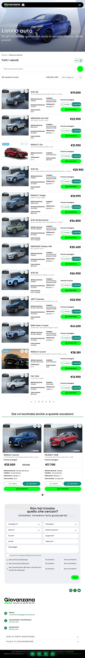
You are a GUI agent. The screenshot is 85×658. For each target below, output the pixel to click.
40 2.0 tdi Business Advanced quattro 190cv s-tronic (51, 171)
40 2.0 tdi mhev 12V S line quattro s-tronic (47, 222)
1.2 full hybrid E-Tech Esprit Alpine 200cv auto (21, 457)
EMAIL (12, 612)
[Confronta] (22, 91)
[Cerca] (80, 69)
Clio (41, 145)
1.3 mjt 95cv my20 (37, 378)
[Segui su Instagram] (70, 590)
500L (37, 376)
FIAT (33, 376)
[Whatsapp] (76, 104)
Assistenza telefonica (20, 620)
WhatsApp (14, 627)
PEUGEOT (49, 455)
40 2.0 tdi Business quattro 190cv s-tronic (47, 94)
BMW (33, 325)
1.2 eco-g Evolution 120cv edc (42, 147)
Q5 (37, 92)
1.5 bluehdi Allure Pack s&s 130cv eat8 (59, 457)
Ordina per (52, 77)
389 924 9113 (13, 629)
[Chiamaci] (39, 653)
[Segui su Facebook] (75, 590)
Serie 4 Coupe (42, 325)
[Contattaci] (71, 109)
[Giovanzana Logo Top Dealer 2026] (14, 4)
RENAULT (35, 145)
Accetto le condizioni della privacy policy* (25, 555)
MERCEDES (36, 118)
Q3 (37, 169)
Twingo (42, 195)
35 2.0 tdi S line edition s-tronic (42, 275)
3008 (56, 455)
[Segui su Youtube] (79, 590)
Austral (42, 352)
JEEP (33, 299)
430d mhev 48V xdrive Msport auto (44, 327)
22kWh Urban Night (38, 197)
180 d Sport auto (37, 248)
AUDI (33, 92)
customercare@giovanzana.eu (22, 615)
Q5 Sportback (42, 220)
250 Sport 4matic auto (39, 120)
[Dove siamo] (46, 653)
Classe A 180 (46, 246)
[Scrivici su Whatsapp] (52, 653)
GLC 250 (44, 118)
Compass (39, 299)
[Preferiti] (26, 91)
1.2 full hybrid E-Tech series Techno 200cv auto (49, 354)
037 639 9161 (13, 622)
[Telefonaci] (65, 104)
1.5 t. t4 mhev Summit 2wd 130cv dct (44, 301)
